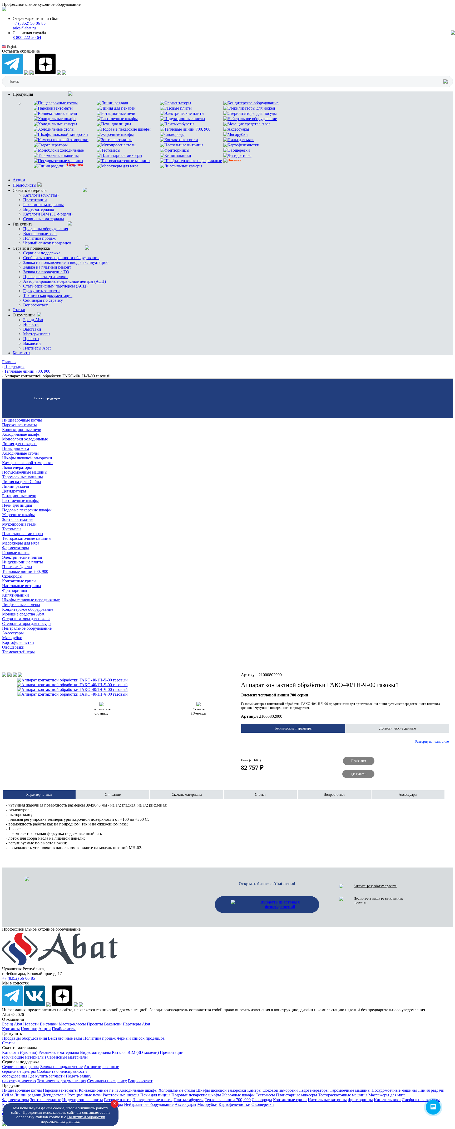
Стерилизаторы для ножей (26, 619)
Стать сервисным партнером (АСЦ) (55, 286)
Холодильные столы (20, 453)
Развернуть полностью (432, 741)
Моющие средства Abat (23, 614)
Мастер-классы (36, 334)
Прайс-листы (25, 185)
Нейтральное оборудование (27, 628)
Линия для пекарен (19, 444)
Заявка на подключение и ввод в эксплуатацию (65, 262)
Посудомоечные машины (24, 472)
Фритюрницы (14, 590)
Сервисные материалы (43, 219)
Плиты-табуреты (17, 566)
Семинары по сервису (43, 300)
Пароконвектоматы (19, 425)
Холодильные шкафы (21, 434)
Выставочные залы (40, 233)
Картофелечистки (18, 642)
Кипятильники (15, 595)
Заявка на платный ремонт (47, 267)
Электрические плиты (22, 557)
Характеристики (39, 794)
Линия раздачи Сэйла (21, 481)
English (11, 47)
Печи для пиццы (17, 505)
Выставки (32, 329)
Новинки (29, 1029)
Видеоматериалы (38, 209)
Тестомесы (11, 529)
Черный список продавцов (47, 243)
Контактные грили (19, 581)
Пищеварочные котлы (22, 420)
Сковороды (12, 576)
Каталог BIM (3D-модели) (135, 1052)
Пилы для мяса (15, 448)
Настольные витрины (21, 585)
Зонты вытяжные (17, 519)
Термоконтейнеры (18, 652)
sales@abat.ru (24, 28)
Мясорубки (12, 637)
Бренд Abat (33, 319)
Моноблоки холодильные (25, 439)
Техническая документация (47, 295)
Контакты (21, 353)
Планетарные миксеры (22, 533)
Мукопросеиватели (19, 524)
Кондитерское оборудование (27, 609)
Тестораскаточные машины (26, 538)
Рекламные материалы (43, 204)
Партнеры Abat (37, 348)
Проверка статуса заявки (45, 276)
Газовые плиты (15, 552)
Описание (113, 794)
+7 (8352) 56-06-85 (29, 23)
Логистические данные (397, 728)
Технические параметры (293, 728)
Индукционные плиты (22, 562)
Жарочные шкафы (18, 514)
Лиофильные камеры (21, 604)
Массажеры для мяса (20, 543)
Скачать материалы (187, 794)
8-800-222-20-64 (27, 37)
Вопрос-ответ (35, 305)
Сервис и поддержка (41, 253)
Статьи (19, 309)
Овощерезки (13, 647)
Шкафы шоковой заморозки (27, 458)
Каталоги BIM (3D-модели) (47, 214)
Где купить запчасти (41, 291)
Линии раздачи (15, 486)
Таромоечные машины (22, 477)
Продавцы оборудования (45, 229)
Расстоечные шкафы (20, 500)
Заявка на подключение (61, 1066)
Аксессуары (13, 633)
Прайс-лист (358, 761)
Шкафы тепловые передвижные (31, 600)
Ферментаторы (15, 548)
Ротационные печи (19, 496)
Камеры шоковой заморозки (27, 462)
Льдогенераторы (17, 467)
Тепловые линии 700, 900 (25, 571)
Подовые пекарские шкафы (27, 510)
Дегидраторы (14, 491)
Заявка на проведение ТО (46, 272)
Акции (19, 180)
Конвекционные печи (21, 429)
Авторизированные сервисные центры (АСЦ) (64, 281)
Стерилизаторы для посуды (26, 623)
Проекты (31, 338)
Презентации (35, 200)
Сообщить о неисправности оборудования (61, 257)
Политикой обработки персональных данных (73, 1119)
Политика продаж (39, 238)
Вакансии (32, 343)
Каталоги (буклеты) (40, 195)
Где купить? (358, 774)
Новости (31, 324)
